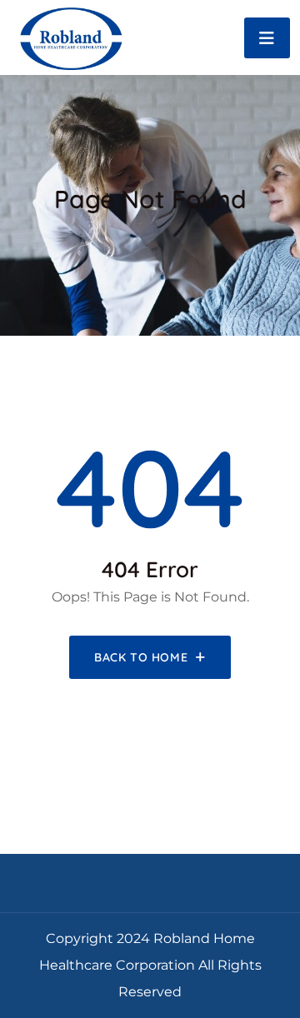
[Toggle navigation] (267, 37)
